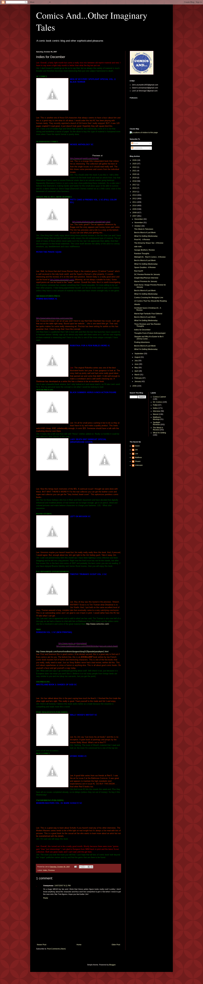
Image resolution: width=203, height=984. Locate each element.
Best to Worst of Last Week (145, 233)
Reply (45, 898)
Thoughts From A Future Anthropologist (149, 333)
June (136, 364)
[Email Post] (75, 867)
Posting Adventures (142, 342)
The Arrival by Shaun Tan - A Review (148, 243)
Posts (135, 143)
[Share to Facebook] (88, 866)
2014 (134, 192)
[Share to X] (86, 866)
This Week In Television (143, 229)
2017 (134, 185)
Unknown (139, 465)
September (139, 354)
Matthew (138, 457)
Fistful (155, 405)
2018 (134, 181)
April (136, 371)
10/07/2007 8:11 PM (62, 886)
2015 (134, 188)
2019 (134, 178)
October (137, 226)
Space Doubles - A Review (145, 267)
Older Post (116, 945)
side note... (138, 247)
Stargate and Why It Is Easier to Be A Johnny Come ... (148, 338)
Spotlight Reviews (156, 423)
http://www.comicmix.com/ (97, 624)
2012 (134, 199)
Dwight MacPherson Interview (146, 278)
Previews (51, 870)
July (136, 361)
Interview (156, 411)
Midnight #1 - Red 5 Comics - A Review (150, 257)
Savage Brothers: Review (144, 250)
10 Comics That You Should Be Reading (150, 301)
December (138, 219)
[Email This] (80, 866)
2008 (134, 213)
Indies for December (142, 330)
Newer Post (41, 945)
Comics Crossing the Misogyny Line (148, 297)
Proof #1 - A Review (142, 240)
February (138, 378)
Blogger (112, 965)
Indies (45, 870)
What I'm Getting (159, 433)
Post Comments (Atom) (56, 949)
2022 (134, 167)
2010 (134, 206)
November (138, 223)
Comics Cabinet (159, 397)
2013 (134, 195)
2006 (134, 386)
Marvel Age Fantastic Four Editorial (148, 314)
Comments (137, 148)
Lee (136, 454)
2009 (134, 209)
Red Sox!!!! (138, 271)
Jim (136, 450)
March (137, 375)
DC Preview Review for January (147, 274)
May (136, 368)
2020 (134, 174)
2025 (134, 164)
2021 (134, 171)
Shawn (138, 461)
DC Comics (157, 402)
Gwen (137, 446)
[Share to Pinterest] (91, 866)
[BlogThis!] (83, 866)
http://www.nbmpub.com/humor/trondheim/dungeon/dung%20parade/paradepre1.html (72, 651)
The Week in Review (158, 429)
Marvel (155, 414)
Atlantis (137, 304)
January (137, 381)
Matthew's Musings (157, 418)
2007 (134, 216)
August (137, 357)
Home (79, 945)
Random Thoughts (141, 254)
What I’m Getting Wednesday (146, 236)
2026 (134, 160)
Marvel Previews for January (145, 281)
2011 (134, 202)
